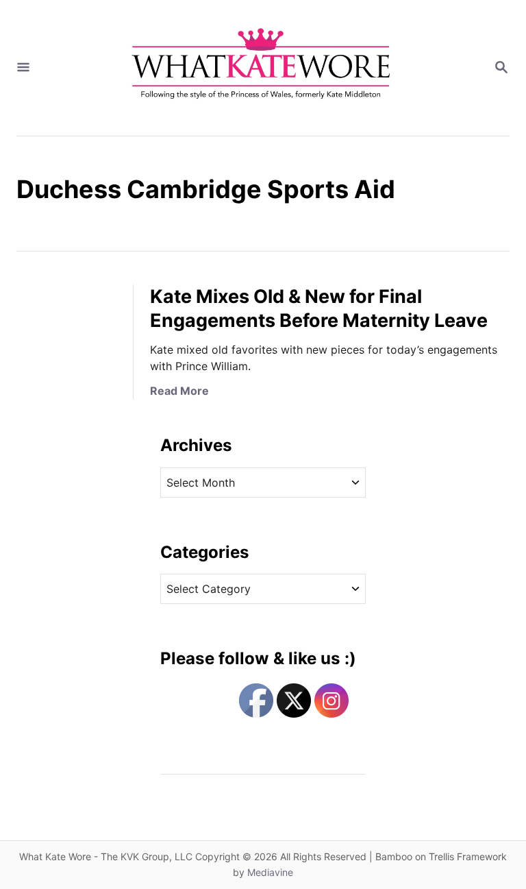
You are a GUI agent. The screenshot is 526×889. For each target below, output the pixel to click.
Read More (179, 391)
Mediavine (270, 872)
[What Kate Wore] (262, 68)
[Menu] (23, 68)
